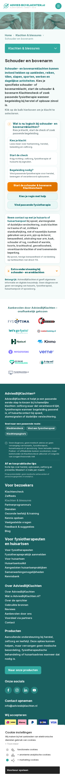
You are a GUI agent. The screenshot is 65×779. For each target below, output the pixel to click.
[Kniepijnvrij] (46, 320)
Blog (8, 531)
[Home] (24, 6)
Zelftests (10, 496)
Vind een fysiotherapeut (41, 428)
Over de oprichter (16, 600)
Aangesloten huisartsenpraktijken (26, 567)
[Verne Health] (46, 351)
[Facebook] (8, 690)
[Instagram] (17, 690)
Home (8, 35)
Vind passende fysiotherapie (32, 204)
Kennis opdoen (14, 518)
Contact (10, 622)
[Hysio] (18, 341)
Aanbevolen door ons (18, 613)
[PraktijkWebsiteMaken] (18, 372)
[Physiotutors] (18, 351)
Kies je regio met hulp (32, 196)
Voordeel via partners (18, 618)
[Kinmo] (46, 341)
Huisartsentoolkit (15, 563)
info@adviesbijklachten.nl (21, 705)
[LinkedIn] (25, 690)
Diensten (10, 509)
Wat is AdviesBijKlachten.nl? (22, 596)
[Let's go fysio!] (18, 331)
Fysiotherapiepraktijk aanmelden (25, 554)
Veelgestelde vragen (18, 522)
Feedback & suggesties (19, 526)
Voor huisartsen (15, 558)
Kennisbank (12, 576)
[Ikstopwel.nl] (46, 362)
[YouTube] (34, 690)
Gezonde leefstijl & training (22, 513)
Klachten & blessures (28, 35)
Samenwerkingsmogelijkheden (24, 572)
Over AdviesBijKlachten (20, 591)
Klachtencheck (15, 428)
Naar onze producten (23, 670)
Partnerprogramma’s (18, 504)
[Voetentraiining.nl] (46, 331)
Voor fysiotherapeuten (19, 550)
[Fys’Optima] (18, 320)
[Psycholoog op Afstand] (18, 362)
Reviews (10, 609)
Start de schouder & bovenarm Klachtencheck (32, 186)
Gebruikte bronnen (16, 605)
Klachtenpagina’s (16, 433)
